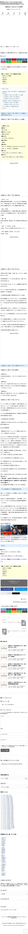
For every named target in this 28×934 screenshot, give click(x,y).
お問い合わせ (14, 918)
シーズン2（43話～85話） (7, 796)
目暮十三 (3, 855)
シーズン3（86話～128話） (7, 797)
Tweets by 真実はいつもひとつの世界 (8, 909)
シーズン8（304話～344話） (8, 803)
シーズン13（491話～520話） (8, 809)
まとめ (4, 108)
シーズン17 (17, 46)
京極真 (3, 853)
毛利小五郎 (4, 839)
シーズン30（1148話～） (7, 829)
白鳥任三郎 (4, 862)
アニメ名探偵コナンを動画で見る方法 (10, 106)
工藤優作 (3, 864)
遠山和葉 (3, 852)
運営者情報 (9, 916)
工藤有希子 (4, 865)
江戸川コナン (4, 837)
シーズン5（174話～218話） (7, 800)
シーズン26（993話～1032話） (8, 824)
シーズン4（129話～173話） (7, 798)
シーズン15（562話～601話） (8, 811)
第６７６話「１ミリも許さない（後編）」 (13, 152)
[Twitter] (3, 59)
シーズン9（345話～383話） (8, 804)
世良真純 (3, 849)
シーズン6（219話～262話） (7, 801)
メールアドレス (4, 734)
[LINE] (8, 62)
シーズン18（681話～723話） (8, 815)
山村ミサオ (4, 872)
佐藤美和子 (4, 857)
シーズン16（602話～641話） (8, 812)
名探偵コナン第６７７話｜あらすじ (11, 98)
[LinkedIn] (19, 59)
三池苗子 (3, 861)
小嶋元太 (3, 842)
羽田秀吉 (3, 867)
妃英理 (3, 866)
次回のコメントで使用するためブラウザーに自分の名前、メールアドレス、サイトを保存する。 (14, 746)
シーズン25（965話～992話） (8, 823)
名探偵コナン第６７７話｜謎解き (10, 102)
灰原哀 (3, 844)
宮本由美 (3, 859)
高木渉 (3, 856)
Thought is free (21, 925)
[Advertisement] (14, 30)
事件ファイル (9, 46)
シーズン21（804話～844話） (8, 818)
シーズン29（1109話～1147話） (8, 828)
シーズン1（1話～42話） (7, 795)
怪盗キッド (4, 871)
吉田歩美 (3, 843)
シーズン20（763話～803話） (8, 817)
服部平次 (3, 851)
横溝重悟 (3, 874)
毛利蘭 (3, 838)
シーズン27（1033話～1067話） (8, 825)
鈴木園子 (3, 848)
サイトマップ (4, 916)
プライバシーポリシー (21, 916)
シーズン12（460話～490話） (8, 808)
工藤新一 (3, 847)
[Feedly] (19, 62)
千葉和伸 (3, 858)
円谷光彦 (3, 841)
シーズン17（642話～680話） (8, 814)
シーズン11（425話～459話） (8, 807)
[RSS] (14, 62)
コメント (2, 716)
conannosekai (23, 602)
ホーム (3, 46)
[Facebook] (8, 59)
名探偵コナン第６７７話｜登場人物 (11, 96)
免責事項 (14, 916)
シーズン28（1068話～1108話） (8, 826)
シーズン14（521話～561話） (8, 810)
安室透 (3, 869)
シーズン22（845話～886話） (8, 819)
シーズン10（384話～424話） (8, 805)
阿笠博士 (3, 845)
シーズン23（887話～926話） (8, 821)
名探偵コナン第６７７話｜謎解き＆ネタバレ (11, 100)
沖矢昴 (3, 868)
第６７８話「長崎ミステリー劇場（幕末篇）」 (14, 156)
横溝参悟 (3, 875)
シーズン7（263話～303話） (7, 802)
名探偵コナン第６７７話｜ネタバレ (11, 104)
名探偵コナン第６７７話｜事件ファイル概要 (13, 95)
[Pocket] (3, 62)
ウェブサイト (3, 739)
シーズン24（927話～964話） (8, 822)
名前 (2, 728)
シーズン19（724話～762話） (8, 816)
